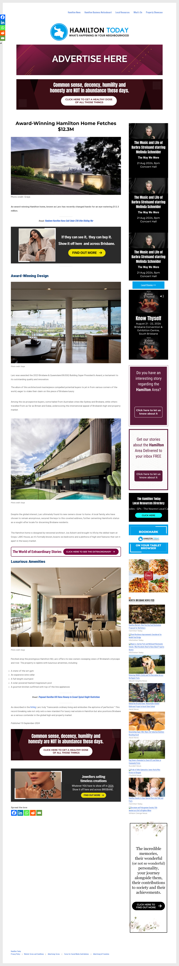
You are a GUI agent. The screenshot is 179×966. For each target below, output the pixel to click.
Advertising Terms (54, 954)
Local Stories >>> (148, 285)
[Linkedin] (20, 813)
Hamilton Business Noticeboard (98, 12)
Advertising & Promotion (101, 954)
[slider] (151, 357)
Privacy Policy (15, 954)
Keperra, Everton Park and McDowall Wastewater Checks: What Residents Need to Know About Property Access (146, 647)
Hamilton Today (16, 951)
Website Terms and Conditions (34, 954)
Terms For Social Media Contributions (76, 954)
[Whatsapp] (26, 813)
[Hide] (1, 43)
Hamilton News (74, 12)
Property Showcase (154, 12)
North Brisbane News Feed (141, 600)
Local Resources (122, 12)
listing (33, 707)
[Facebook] (14, 813)
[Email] (39, 813)
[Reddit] (33, 813)
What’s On (138, 12)
